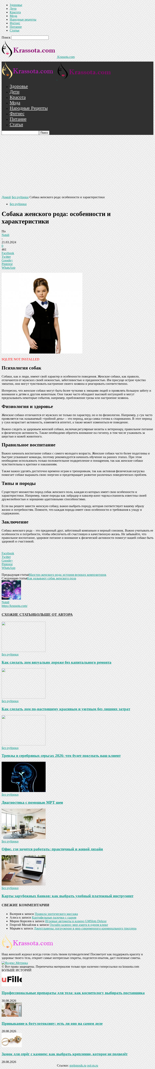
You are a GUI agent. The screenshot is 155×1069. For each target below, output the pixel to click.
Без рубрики (20, 197)
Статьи (14, 30)
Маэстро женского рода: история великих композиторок (67, 574)
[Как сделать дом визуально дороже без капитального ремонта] (24, 651)
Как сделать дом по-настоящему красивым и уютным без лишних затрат (66, 709)
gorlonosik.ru (77, 1065)
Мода (13, 16)
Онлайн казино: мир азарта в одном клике (79, 924)
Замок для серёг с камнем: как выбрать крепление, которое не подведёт (65, 1054)
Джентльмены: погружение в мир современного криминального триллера (85, 928)
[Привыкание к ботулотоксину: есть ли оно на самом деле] (12, 1015)
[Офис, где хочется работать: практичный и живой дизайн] (24, 837)
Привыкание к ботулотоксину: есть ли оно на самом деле (52, 1023)
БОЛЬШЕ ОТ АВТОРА (53, 615)
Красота (15, 12)
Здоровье (16, 5)
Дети (13, 8)
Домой (6, 197)
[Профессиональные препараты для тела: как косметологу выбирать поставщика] (12, 985)
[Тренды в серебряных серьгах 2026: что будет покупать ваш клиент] (24, 744)
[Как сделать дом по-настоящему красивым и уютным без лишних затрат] (24, 697)
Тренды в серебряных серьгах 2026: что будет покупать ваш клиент (61, 755)
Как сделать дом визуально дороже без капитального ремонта (56, 662)
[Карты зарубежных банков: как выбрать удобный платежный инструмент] (24, 884)
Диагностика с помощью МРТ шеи (32, 802)
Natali (5, 235)
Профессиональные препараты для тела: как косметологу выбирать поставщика (73, 993)
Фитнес (15, 23)
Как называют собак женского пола (51, 578)
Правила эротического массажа (56, 914)
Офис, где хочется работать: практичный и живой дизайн (52, 849)
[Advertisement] (77, 165)
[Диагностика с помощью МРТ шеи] (24, 791)
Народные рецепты (23, 19)
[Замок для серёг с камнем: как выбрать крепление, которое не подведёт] (12, 1046)
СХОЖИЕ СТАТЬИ (18, 615)
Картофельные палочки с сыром (54, 917)
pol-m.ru (92, 1065)
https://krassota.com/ (14, 605)
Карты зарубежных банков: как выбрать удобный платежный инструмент (67, 896)
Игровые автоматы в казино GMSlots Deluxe (76, 921)
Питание (16, 26)
